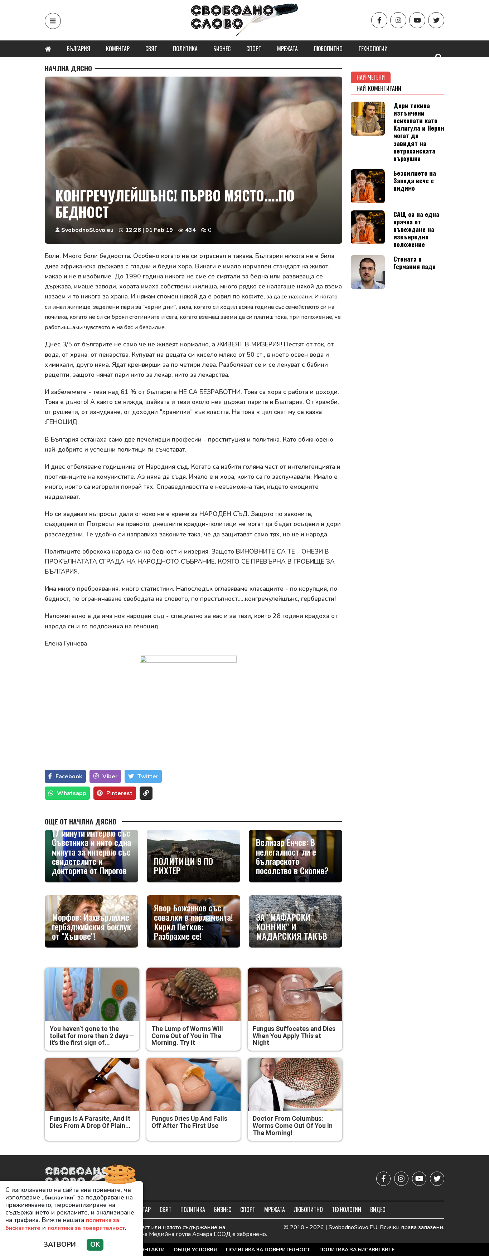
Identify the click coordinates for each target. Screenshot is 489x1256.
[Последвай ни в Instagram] (398, 20)
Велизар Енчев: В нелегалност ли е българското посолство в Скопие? (292, 856)
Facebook (68, 776)
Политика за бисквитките (356, 1249)
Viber (109, 776)
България (78, 48)
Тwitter (147, 776)
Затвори (60, 1244)
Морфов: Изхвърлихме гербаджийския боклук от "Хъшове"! (91, 926)
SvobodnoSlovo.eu (87, 230)
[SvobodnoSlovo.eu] (86, 1179)
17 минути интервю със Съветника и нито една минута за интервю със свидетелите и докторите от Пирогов (91, 851)
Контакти (151, 1249)
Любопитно (328, 48)
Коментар (118, 48)
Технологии (373, 48)
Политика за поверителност (268, 1249)
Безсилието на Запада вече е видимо (414, 180)
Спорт (253, 48)
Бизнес (222, 48)
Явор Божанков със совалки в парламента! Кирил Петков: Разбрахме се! (193, 922)
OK (95, 1244)
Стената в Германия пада (414, 262)
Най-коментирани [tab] (379, 88)
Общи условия (195, 1249)
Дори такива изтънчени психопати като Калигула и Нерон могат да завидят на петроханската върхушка (418, 132)
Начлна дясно (68, 68)
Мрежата (287, 48)
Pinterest (119, 793)
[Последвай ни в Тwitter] (436, 20)
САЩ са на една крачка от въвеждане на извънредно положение (416, 229)
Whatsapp (71, 793)
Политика (185, 48)
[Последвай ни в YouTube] (417, 20)
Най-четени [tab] (371, 77)
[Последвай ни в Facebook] (379, 20)
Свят (151, 48)
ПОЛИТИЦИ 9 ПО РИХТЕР (183, 865)
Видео (378, 1209)
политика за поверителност (86, 1228)
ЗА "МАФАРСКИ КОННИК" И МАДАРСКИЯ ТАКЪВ (291, 926)
